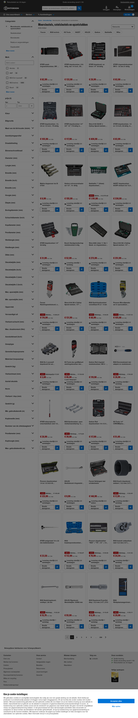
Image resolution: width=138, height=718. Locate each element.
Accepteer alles (116, 701)
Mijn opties (116, 706)
